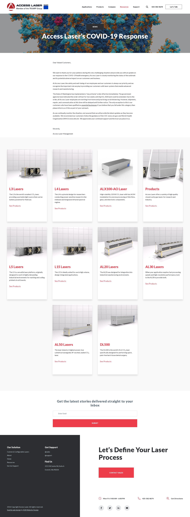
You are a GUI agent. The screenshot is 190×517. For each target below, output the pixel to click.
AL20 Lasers (109, 267)
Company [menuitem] (112, 7)
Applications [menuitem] (87, 7)
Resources (11, 462)
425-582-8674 (157, 7)
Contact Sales (116, 473)
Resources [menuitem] (124, 7)
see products (15, 206)
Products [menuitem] (100, 7)
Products (152, 189)
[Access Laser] (27, 6)
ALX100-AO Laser (113, 189)
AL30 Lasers (154, 267)
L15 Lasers (63, 267)
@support (48, 455)
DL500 (105, 344)
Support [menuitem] (136, 7)
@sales (47, 452)
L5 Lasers (16, 267)
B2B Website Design (30, 510)
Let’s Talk (174, 7)
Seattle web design (14, 510)
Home (9, 459)
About (9, 455)
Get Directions (177, 498)
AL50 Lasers (64, 344)
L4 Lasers (62, 189)
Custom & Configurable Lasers (18, 452)
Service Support (13, 466)
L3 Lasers (16, 189)
